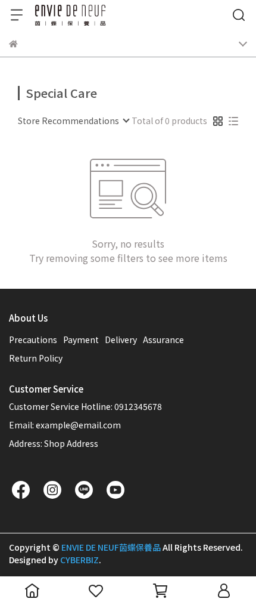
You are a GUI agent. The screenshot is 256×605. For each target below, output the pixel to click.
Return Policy (36, 358)
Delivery (121, 339)
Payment (81, 339)
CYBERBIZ (79, 560)
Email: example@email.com (65, 425)
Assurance (163, 339)
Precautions (33, 339)
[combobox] (73, 120)
